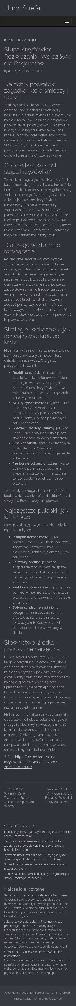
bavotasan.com (54, 998)
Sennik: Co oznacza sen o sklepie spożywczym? (35, 895)
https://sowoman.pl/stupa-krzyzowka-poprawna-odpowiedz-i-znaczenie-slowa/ (32, 762)
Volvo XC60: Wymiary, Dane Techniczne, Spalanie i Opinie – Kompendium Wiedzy (19, 798)
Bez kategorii (29, 40)
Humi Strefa (22, 8)
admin (12, 71)
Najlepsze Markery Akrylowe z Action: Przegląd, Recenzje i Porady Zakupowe (58, 796)
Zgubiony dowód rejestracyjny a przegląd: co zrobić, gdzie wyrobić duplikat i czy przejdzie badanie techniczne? (34, 845)
